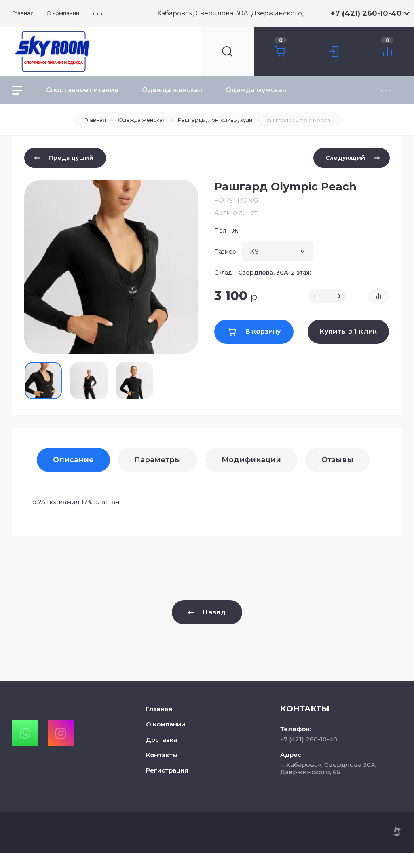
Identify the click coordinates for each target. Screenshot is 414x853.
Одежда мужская (256, 90)
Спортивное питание (82, 90)
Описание (73, 459)
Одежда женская (172, 90)
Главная (95, 119)
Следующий (345, 157)
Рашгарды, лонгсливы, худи (215, 119)
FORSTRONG (236, 200)
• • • (97, 13)
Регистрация (167, 770)
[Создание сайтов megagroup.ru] (397, 834)
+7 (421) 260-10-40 (366, 13)
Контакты (161, 755)
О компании (165, 724)
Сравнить (379, 296)
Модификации (251, 459)
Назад (214, 612)
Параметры (157, 459)
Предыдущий (71, 157)
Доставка (161, 739)
